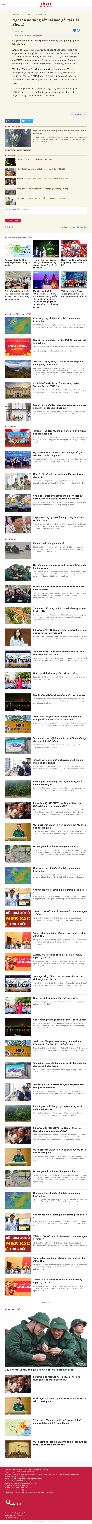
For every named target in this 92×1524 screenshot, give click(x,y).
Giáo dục (27, 14)
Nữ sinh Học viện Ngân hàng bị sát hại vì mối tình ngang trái (42, 179)
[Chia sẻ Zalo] (78, 30)
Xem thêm (46, 1303)
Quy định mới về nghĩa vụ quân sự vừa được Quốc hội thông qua (39, 1369)
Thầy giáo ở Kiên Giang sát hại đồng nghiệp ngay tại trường (42, 188)
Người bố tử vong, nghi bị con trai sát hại (34, 159)
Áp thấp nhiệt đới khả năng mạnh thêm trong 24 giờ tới (17, 262)
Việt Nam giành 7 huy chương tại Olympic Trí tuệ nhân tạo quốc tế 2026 (74, 294)
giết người (27, 150)
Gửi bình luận (13, 220)
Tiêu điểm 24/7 (40, 14)
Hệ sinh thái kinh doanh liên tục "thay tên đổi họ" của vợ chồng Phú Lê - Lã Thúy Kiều (45, 264)
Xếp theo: (63, 227)
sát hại (19, 150)
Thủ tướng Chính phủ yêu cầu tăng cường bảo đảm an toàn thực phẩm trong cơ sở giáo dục (17, 295)
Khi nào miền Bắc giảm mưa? (48, 543)
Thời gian (71, 227)
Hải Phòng (11, 150)
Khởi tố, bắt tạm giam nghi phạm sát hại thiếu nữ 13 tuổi (41, 169)
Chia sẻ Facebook (13, 121)
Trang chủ (16, 14)
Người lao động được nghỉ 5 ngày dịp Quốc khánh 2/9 (74, 262)
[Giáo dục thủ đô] (46, 4)
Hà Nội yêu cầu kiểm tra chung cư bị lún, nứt (56, 846)
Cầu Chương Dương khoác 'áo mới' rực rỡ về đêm (59, 695)
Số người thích (82, 227)
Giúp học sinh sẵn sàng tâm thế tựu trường (55, 673)
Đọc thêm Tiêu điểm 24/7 (20, 237)
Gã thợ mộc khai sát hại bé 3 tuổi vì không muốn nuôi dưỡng (42, 198)
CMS (42, 1522)
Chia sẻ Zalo (28, 121)
